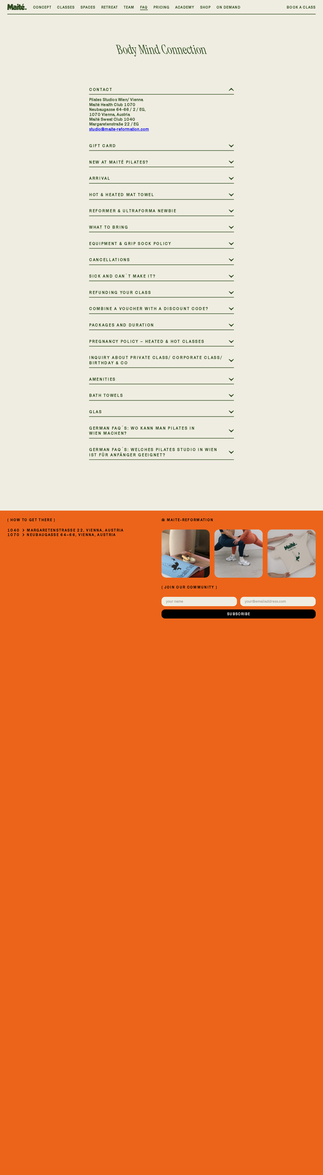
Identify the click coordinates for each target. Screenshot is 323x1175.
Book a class (301, 7)
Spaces (87, 7)
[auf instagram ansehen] (186, 554)
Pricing (161, 7)
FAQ (144, 7)
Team (129, 7)
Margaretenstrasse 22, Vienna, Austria (75, 530)
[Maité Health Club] (16, 7)
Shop (205, 7)
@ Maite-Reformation (187, 520)
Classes (66, 7)
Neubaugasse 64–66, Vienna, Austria (71, 535)
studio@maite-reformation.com (119, 129)
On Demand (228, 7)
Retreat (109, 7)
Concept (42, 7)
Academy (184, 7)
